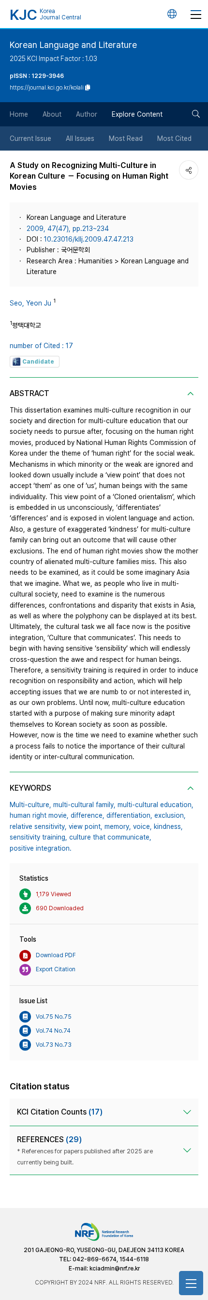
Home (19, 114)
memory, (117, 826)
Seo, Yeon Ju (30, 303)
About (52, 114)
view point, (86, 826)
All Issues (80, 138)
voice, (142, 826)
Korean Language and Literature (73, 45)
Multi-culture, (30, 805)
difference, (87, 815)
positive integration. (41, 848)
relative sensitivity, (38, 826)
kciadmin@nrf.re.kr (114, 1268)
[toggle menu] (196, 14)
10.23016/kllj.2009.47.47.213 (89, 239)
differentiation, (129, 815)
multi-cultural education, (155, 805)
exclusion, (170, 815)
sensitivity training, (38, 837)
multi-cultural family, (84, 805)
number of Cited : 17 (41, 346)
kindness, (168, 826)
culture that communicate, (110, 837)
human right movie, (39, 815)
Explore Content (137, 114)
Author (86, 114)
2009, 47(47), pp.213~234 (68, 228)
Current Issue (30, 138)
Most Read (126, 138)
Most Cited (174, 138)
